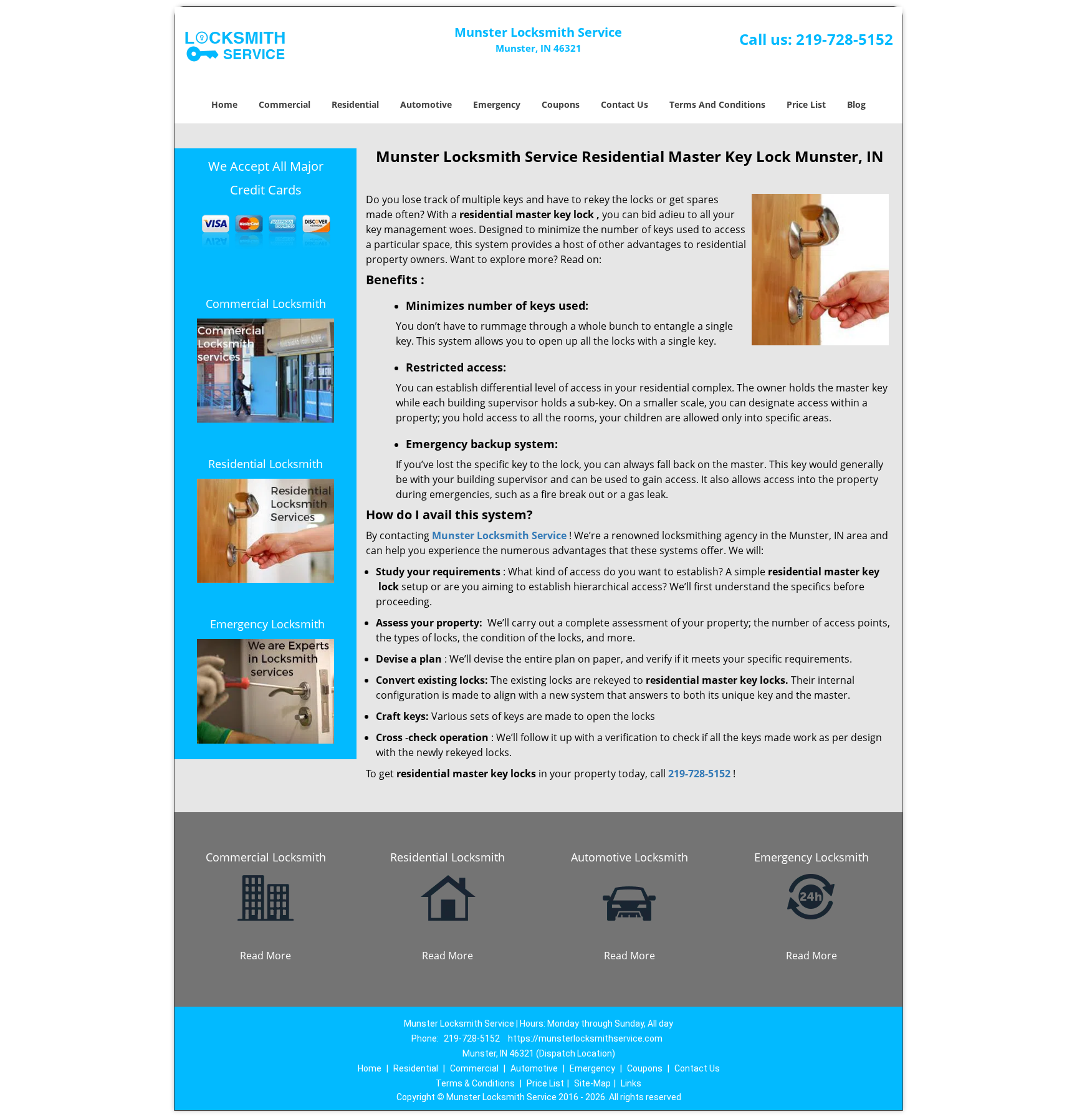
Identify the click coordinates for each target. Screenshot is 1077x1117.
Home (224, 104)
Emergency (496, 104)
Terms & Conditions (475, 1083)
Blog (856, 104)
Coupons (561, 104)
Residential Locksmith (265, 463)
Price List (806, 104)
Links (631, 1083)
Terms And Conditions (717, 104)
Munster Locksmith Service (499, 535)
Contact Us (624, 104)
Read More (265, 955)
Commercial (284, 104)
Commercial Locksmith (266, 303)
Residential (355, 104)
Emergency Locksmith (267, 623)
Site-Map (592, 1083)
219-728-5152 (844, 39)
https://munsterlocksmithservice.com (585, 1038)
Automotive (426, 104)
